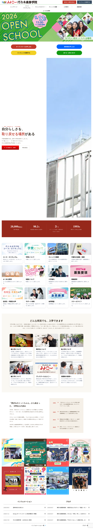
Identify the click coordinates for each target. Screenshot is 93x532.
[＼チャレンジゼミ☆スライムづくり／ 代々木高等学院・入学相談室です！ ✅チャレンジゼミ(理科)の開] (80, 453)
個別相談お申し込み (69, 46)
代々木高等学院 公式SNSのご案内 (22, 520)
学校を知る (25, 147)
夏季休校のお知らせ (18, 507)
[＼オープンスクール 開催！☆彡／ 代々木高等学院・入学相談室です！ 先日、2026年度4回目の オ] (57, 453)
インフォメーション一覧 (37, 525)
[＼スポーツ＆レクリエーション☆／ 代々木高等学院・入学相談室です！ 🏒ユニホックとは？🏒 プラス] (13, 481)
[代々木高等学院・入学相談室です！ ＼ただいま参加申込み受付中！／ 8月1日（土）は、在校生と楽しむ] (35, 481)
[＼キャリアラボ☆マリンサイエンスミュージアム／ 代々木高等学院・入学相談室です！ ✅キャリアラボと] (13, 453)
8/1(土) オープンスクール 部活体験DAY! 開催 (24, 514)
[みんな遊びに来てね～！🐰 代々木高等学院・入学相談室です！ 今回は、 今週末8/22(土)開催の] (35, 453)
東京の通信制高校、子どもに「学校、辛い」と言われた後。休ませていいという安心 (71, 514)
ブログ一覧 (85, 525)
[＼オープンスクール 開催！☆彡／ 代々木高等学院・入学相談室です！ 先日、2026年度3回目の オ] (57, 481)
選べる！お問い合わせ (69, 2)
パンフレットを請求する (84, 2)
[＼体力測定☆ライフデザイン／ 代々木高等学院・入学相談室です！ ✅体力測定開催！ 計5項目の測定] (80, 481)
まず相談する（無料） (11, 147)
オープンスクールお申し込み (23, 46)
